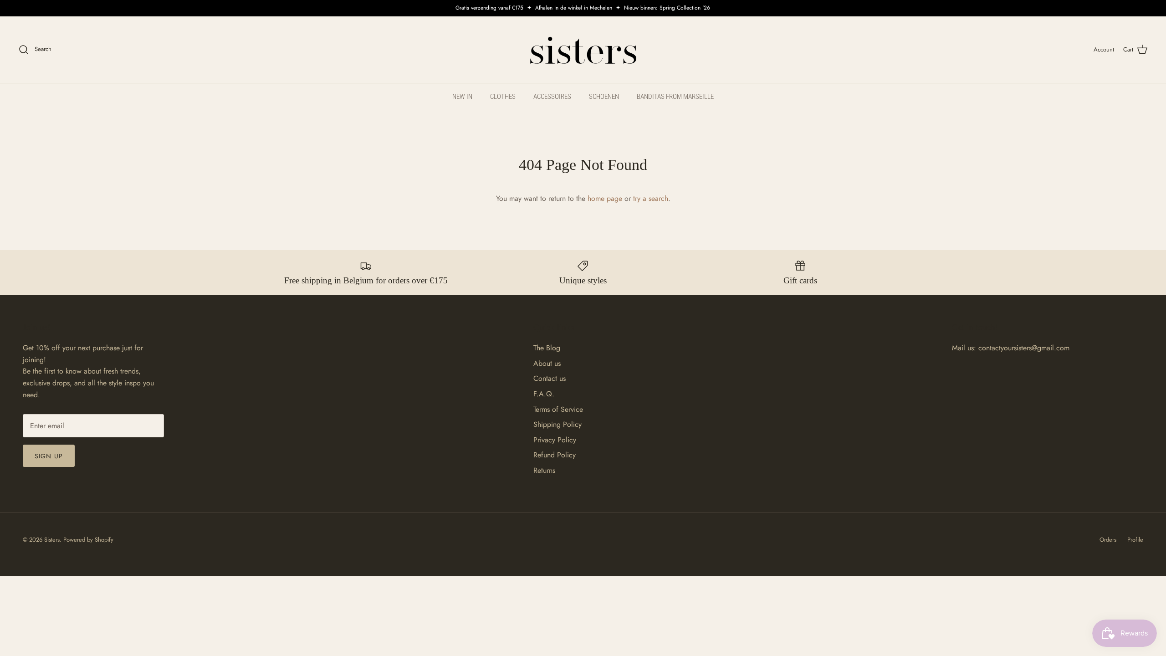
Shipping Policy (557, 424)
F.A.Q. (543, 394)
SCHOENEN (604, 96)
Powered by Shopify (88, 539)
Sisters (52, 539)
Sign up (49, 456)
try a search (650, 198)
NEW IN (462, 96)
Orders (1108, 539)
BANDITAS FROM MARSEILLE (675, 96)
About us (547, 363)
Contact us (549, 378)
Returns (544, 470)
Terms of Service (558, 409)
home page (605, 198)
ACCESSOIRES (552, 96)
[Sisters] (583, 50)
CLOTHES (503, 96)
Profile (1135, 539)
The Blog (546, 348)
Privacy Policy (554, 440)
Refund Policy (554, 455)
